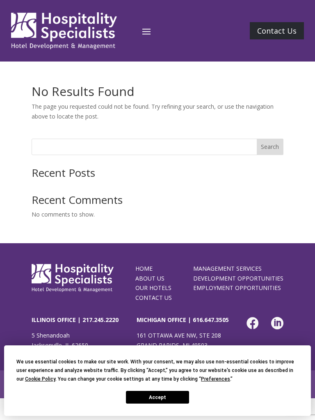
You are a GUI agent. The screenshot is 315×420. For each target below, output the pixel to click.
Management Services (227, 268)
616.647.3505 (211, 320)
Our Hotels (153, 288)
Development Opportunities (238, 278)
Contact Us (277, 31)
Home (144, 268)
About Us (149, 278)
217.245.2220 (100, 320)
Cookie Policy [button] (40, 379)
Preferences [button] (215, 379)
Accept (157, 397)
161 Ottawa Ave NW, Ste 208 (179, 335)
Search (270, 147)
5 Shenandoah (51, 335)
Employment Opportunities (237, 288)
